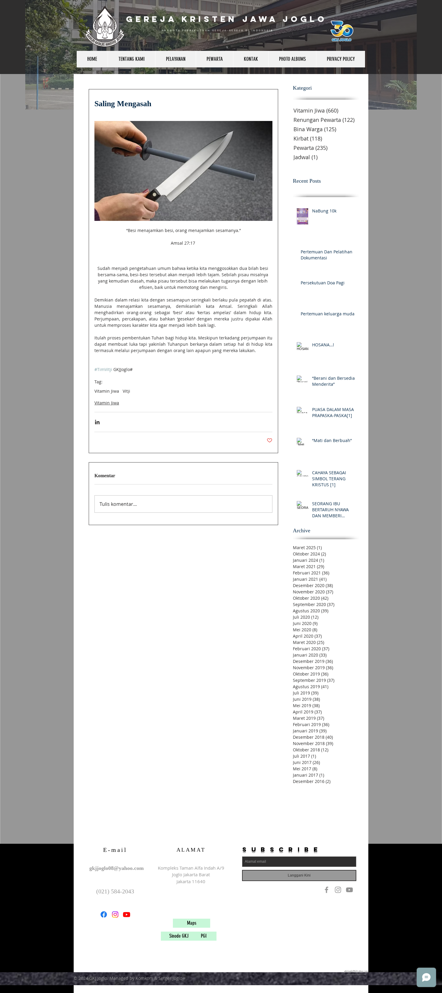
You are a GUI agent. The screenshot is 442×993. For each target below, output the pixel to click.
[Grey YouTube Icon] (349, 890)
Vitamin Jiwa (106, 391)
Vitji (126, 391)
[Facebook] (104, 914)
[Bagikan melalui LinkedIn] (97, 422)
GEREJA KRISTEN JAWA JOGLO (226, 19)
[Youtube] (126, 914)
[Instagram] (115, 914)
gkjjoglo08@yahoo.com (116, 868)
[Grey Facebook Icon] (326, 890)
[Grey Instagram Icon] (338, 890)
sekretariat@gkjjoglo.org (356, 974)
